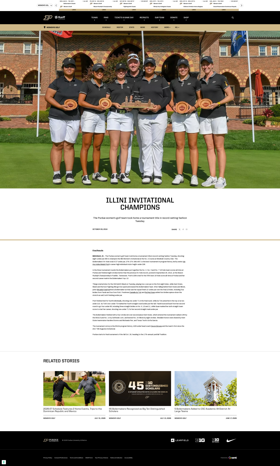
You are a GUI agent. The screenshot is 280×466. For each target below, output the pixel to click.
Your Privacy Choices (101, 458)
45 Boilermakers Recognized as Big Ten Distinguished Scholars (137, 410)
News (142, 27)
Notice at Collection (116, 458)
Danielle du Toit (135, 292)
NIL (176, 27)
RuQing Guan (150, 292)
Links (74, 10)
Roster (120, 27)
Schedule (106, 27)
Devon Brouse (156, 326)
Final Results (98, 250)
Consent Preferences (61, 458)
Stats (132, 27)
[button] (56, 5)
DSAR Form (89, 458)
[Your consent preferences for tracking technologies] (4, 462)
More (166, 27)
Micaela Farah (102, 290)
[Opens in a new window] (179, 440)
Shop (186, 18)
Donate (174, 18)
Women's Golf (49, 418)
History (154, 27)
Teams (94, 18)
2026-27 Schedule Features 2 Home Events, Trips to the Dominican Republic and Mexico (72, 410)
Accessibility (128, 458)
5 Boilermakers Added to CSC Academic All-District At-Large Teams (203, 410)
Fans (106, 18)
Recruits (144, 18)
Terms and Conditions (76, 458)
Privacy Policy (47, 458)
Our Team (159, 18)
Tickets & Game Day (124, 18)
